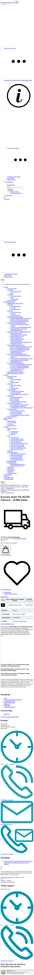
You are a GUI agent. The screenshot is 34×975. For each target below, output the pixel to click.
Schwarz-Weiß (14, 299)
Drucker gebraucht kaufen (11, 861)
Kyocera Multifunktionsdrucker (15, 363)
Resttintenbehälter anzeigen (18, 464)
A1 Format (10, 424)
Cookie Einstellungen (9, 707)
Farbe (12, 293)
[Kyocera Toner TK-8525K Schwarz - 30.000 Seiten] (15, 490)
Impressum (7, 704)
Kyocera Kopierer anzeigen (18, 410)
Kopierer (6, 375)
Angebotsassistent (8, 477)
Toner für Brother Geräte (17, 439)
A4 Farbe (13, 314)
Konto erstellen (14, 191)
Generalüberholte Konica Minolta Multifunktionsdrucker (19, 360)
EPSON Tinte (14, 433)
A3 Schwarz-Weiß (15, 309)
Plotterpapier (10, 468)
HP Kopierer (10, 395)
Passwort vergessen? (16, 193)
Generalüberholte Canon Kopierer (19, 394)
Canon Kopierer (11, 389)
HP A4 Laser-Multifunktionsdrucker (20, 349)
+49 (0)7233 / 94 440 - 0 (7, 800)
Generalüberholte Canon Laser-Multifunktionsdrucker (19, 329)
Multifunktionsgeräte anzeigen (15, 303)
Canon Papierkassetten (16, 456)
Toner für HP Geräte (16, 442)
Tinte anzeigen (14, 431)
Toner (8, 436)
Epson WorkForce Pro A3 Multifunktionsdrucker (17, 336)
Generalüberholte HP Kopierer (18, 401)
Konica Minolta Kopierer (13, 403)
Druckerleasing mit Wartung (25, 861)
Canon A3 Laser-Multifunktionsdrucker (21, 327)
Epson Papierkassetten (16, 458)
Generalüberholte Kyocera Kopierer (20, 415)
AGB (5, 698)
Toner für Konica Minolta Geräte (19, 443)
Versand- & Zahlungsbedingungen (13, 699)
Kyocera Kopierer (12, 409)
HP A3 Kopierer (15, 398)
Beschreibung (7, 592)
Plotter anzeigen (11, 421)
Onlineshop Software (6, 877)
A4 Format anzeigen (16, 296)
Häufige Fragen (28, 80)
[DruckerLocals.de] (8, 2)
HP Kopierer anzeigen (16, 397)
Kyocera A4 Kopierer (16, 413)
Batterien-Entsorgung (9, 702)
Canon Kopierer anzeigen (17, 391)
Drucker (6, 287)
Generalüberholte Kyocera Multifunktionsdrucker (17, 369)
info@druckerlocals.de (6, 824)
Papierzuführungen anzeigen (18, 453)
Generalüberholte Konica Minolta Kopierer (22, 407)
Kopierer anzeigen (12, 376)
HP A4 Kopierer (15, 400)
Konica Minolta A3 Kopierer (18, 406)
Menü (2, 279)
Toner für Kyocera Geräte (17, 445)
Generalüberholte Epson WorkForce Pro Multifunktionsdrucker (21, 342)
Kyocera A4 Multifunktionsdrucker (20, 367)
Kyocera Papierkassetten (17, 459)
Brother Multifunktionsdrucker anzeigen (21, 318)
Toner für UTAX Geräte (17, 449)
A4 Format (10, 294)
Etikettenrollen (11, 470)
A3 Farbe (13, 308)
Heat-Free (6, 476)
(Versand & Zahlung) (21, 538)
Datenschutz (7, 705)
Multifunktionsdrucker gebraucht (15, 372)
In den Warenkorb (5, 554)
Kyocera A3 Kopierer (16, 412)
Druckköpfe (10, 467)
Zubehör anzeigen (12, 428)
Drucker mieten (8, 474)
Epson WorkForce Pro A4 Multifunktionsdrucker (17, 339)
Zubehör (6, 427)
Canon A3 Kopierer (16, 392)
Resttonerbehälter (11, 461)
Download (6, 714)
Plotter (5, 419)
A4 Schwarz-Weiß (15, 315)
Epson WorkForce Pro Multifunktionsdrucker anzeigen (19, 333)
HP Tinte (13, 434)
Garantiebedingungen (9, 701)
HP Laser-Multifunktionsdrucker (15, 345)
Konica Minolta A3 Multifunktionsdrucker (22, 358)
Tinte (8, 430)
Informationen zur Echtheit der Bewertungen (15, 973)
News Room (20, 80)
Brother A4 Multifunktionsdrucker (19, 321)
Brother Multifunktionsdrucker (15, 317)
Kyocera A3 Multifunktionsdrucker (20, 366)
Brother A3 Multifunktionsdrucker (19, 320)
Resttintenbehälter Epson (17, 465)
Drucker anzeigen (12, 288)
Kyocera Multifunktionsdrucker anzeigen (21, 364)
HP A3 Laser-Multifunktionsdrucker (20, 348)
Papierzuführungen (12, 452)
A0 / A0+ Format (11, 422)
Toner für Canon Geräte (17, 440)
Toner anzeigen (15, 437)
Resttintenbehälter (12, 462)
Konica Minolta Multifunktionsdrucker (17, 354)
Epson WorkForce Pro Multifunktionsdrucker (19, 331)
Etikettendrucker (8, 418)
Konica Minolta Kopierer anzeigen (20, 404)
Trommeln (10, 451)
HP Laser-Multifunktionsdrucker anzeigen (21, 346)
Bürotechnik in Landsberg (11, 862)
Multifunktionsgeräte (9, 302)
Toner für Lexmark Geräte (17, 446)
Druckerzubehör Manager (10, 594)
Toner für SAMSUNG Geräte (18, 448)
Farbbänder (10, 471)
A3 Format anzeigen (16, 291)
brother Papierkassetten (17, 455)
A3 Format (10, 290)
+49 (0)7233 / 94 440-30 (7, 854)
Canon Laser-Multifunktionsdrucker (16, 322)
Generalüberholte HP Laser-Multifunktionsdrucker (18, 351)
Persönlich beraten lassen (13, 176)
